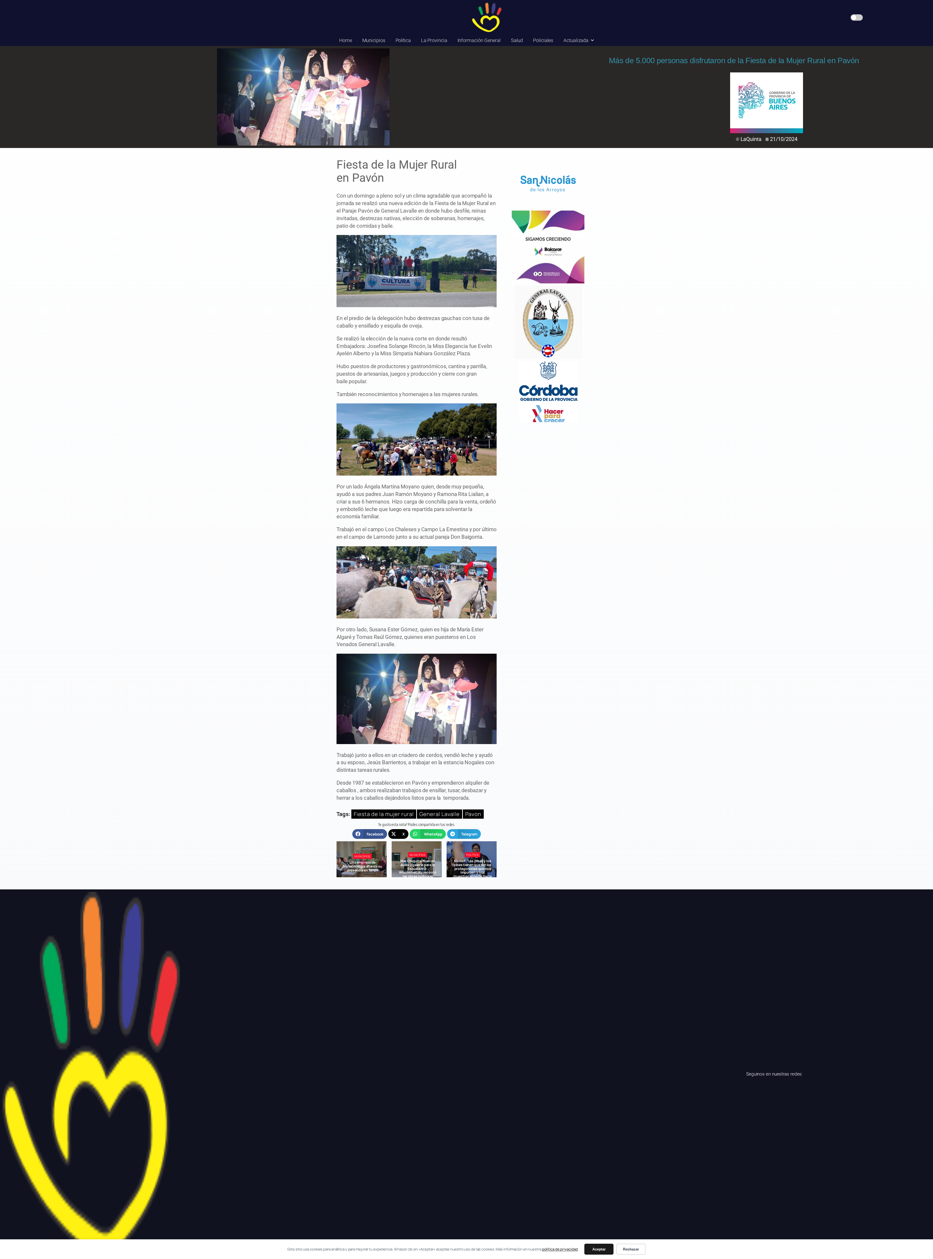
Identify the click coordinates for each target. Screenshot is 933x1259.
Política (403, 40)
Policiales (543, 40)
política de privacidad (560, 1249)
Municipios (373, 40)
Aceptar (599, 1249)
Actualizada (575, 40)
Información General (479, 40)
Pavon (473, 814)
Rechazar (631, 1249)
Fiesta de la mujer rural (384, 814)
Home (345, 40)
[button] (369, 834)
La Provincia (434, 40)
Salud (517, 40)
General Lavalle (439, 814)
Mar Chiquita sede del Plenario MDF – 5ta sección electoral (417, 866)
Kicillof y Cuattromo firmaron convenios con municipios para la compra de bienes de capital (472, 868)
